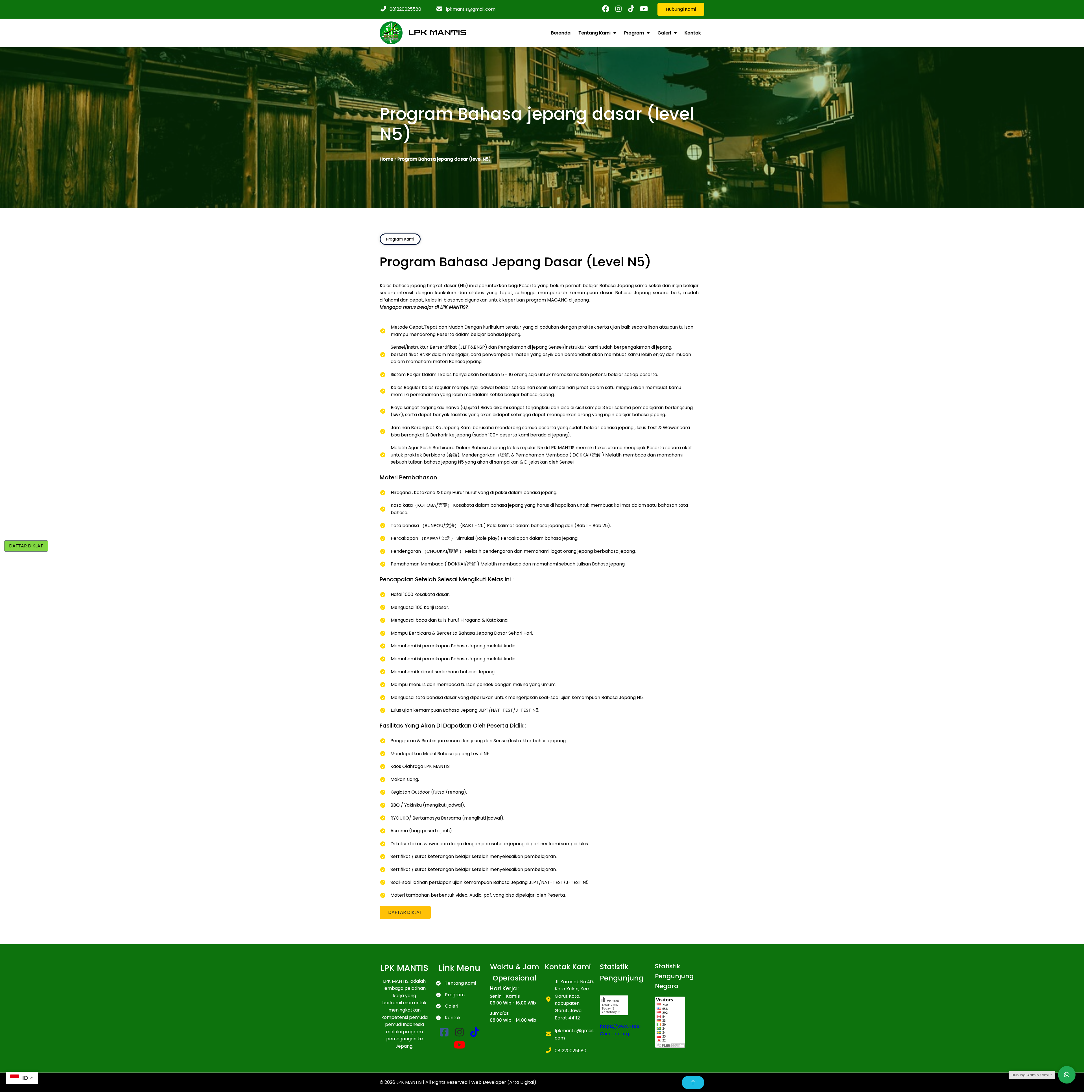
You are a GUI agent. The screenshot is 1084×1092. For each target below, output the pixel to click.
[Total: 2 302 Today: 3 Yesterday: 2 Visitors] (614, 1019)
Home (386, 159)
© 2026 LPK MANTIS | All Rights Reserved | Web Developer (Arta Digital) (458, 1082)
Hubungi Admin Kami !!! (1032, 1075)
